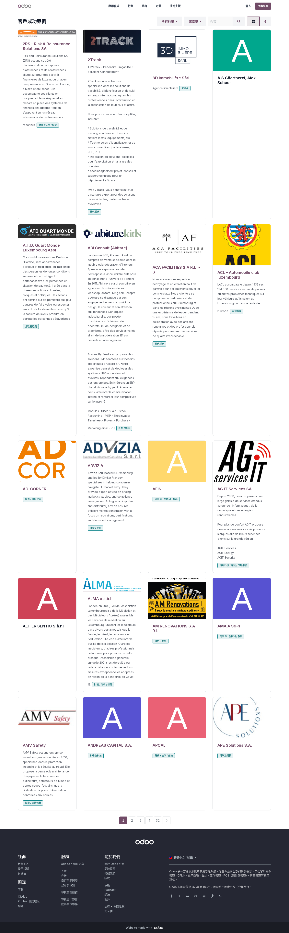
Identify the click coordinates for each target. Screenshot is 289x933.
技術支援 (175, 5)
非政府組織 (31, 326)
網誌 (107, 894)
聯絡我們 (109, 873)
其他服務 (94, 211)
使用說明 (23, 868)
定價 (158, 5)
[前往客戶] (47, 33)
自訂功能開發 (69, 880)
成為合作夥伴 (69, 904)
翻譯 (20, 906)
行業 (130, 5)
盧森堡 (193, 21)
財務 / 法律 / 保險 (48, 125)
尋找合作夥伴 (69, 899)
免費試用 (263, 6)
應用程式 (113, 5)
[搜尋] (238, 21)
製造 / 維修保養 (33, 499)
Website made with (139, 927)
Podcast (110, 889)
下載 (20, 889)
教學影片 (23, 864)
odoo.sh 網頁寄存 (72, 864)
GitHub (22, 896)
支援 (64, 871)
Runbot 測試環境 (29, 901)
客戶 (107, 899)
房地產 (185, 88)
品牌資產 (109, 868)
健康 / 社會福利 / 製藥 (166, 499)
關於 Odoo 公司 (114, 864)
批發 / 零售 (124, 428)
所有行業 (168, 21)
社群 (144, 5)
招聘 (107, 878)
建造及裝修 (161, 641)
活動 (107, 885)
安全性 (108, 911)
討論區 (22, 873)
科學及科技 (96, 755)
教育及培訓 (68, 885)
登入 (248, 5)
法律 (107, 906)
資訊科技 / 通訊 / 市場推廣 (233, 565)
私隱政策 (118, 906)
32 (158, 820)
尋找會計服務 (69, 892)
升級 (64, 875)
